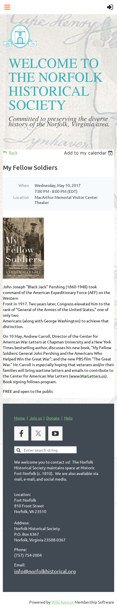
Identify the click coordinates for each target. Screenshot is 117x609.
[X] (38, 433)
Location (21, 197)
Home (19, 417)
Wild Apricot (62, 601)
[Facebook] (21, 433)
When (23, 185)
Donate (53, 417)
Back (13, 152)
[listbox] (89, 152)
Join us (36, 417)
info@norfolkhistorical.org (45, 571)
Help (68, 417)
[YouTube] (55, 433)
